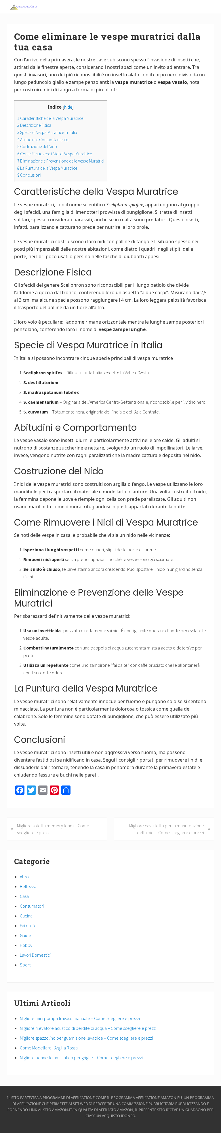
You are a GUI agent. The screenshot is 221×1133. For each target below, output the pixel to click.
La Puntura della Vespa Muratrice (47, 168)
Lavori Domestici (35, 955)
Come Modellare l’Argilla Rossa (49, 1048)
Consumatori (32, 906)
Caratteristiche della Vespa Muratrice (50, 118)
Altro (24, 876)
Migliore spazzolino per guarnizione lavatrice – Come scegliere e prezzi (86, 1038)
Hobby (26, 945)
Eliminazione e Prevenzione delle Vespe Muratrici (60, 161)
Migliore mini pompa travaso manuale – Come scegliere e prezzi (80, 1018)
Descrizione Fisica (34, 125)
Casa (24, 896)
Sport (25, 965)
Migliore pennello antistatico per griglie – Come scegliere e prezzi (81, 1057)
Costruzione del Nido (37, 146)
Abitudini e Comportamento (42, 139)
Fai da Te (28, 925)
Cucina (26, 916)
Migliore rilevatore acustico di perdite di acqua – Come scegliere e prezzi (88, 1028)
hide (68, 107)
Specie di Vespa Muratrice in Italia (47, 132)
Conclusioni (29, 175)
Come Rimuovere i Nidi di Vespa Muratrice (54, 153)
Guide (25, 935)
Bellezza (28, 886)
